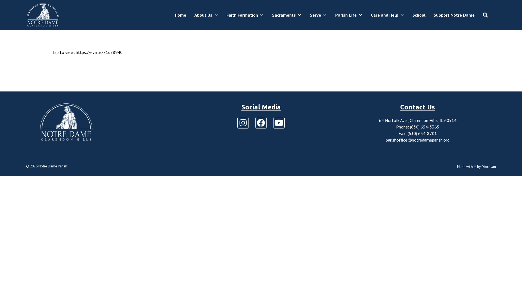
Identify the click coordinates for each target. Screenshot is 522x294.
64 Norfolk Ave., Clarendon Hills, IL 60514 (417, 120)
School (418, 15)
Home (180, 15)
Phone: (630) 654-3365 (417, 127)
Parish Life (346, 15)
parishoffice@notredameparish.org (417, 140)
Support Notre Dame (454, 15)
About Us (203, 15)
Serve (315, 15)
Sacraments (284, 15)
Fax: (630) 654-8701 (418, 133)
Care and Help (384, 15)
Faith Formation (242, 15)
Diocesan (488, 166)
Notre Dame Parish (52, 166)
